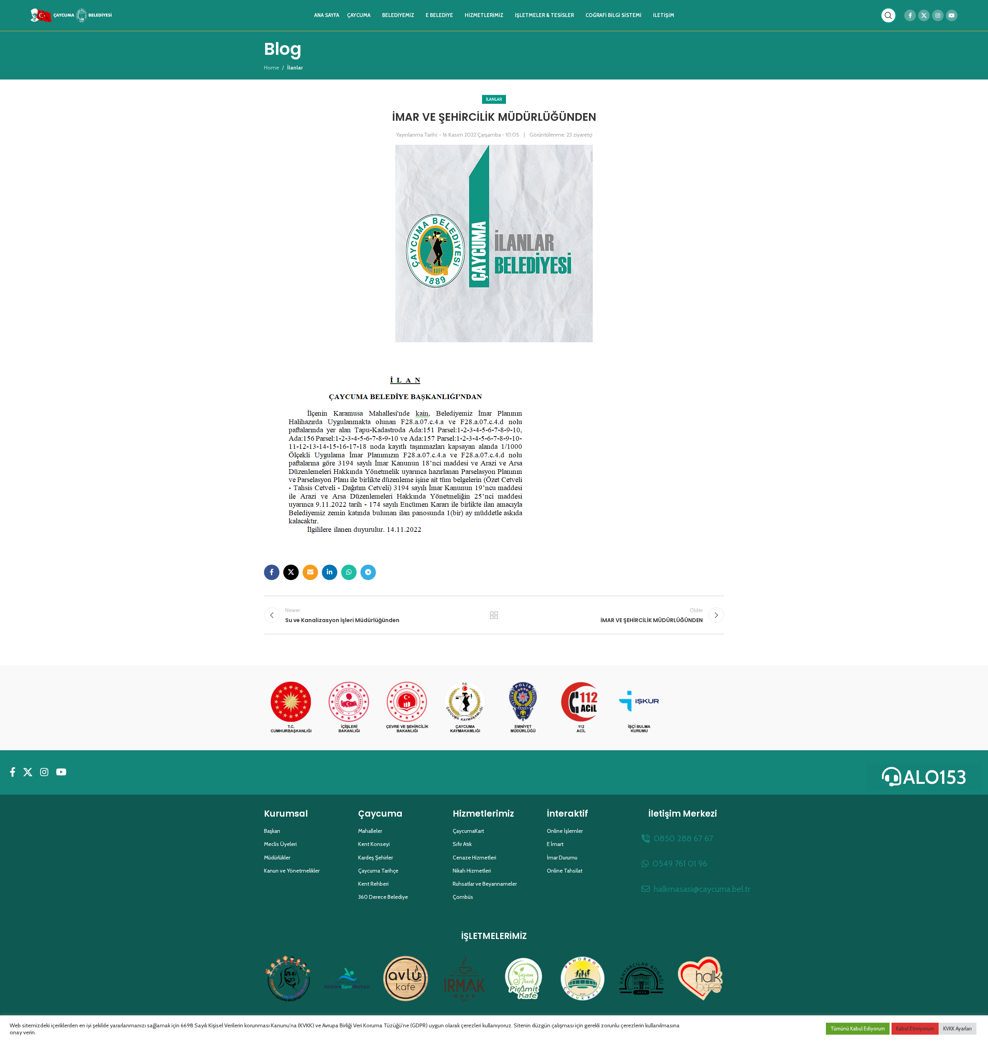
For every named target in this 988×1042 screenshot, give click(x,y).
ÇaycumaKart (468, 830)
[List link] (682, 838)
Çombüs (463, 896)
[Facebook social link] (910, 15)
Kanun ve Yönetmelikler (292, 870)
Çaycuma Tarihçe (378, 870)
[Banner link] (291, 708)
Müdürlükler (277, 857)
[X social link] (924, 15)
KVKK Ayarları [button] (957, 1028)
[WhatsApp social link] (349, 572)
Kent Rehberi (373, 883)
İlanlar (494, 99)
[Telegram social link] (368, 572)
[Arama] (888, 15)
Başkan (272, 830)
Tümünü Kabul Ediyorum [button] (858, 1028)
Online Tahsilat (564, 870)
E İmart (555, 844)
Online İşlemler (565, 830)
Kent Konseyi (374, 844)
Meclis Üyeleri (280, 844)
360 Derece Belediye (383, 896)
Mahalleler (370, 830)
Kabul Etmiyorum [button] (915, 1028)
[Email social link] (310, 572)
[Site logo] (71, 14)
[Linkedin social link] (329, 572)
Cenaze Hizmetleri (474, 857)
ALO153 (935, 777)
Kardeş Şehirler (375, 857)
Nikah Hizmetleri (472, 870)
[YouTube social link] (952, 15)
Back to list (494, 615)
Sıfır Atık (462, 844)
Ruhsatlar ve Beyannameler (485, 883)
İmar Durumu (562, 857)
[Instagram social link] (938, 15)
